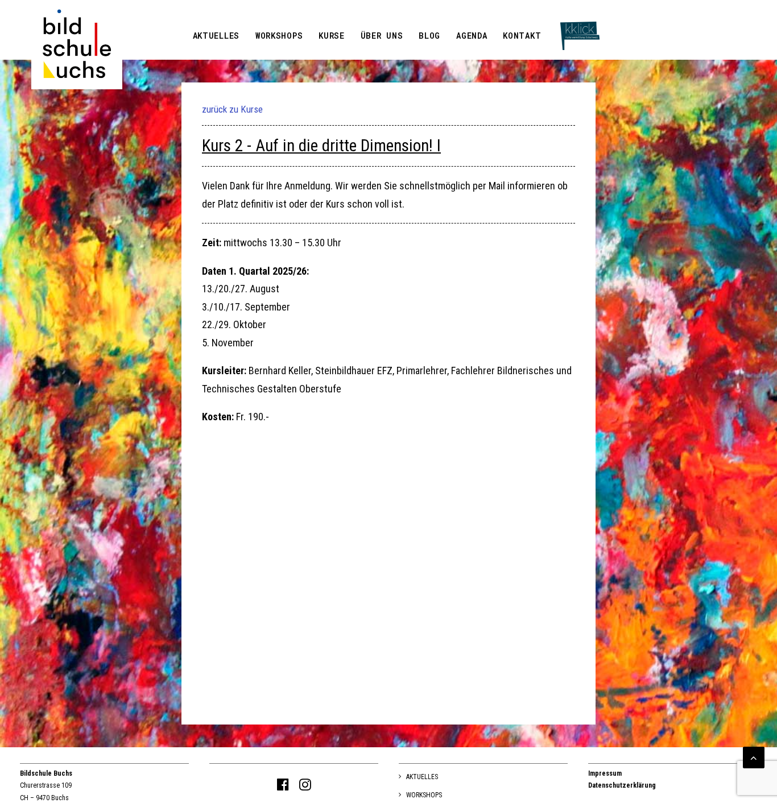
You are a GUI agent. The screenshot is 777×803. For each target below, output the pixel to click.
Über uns (382, 35)
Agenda (471, 35)
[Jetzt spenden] (580, 15)
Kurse (332, 35)
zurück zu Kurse (232, 109)
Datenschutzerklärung (622, 785)
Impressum (605, 773)
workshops (279, 35)
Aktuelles (216, 35)
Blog (429, 35)
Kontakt (522, 35)
